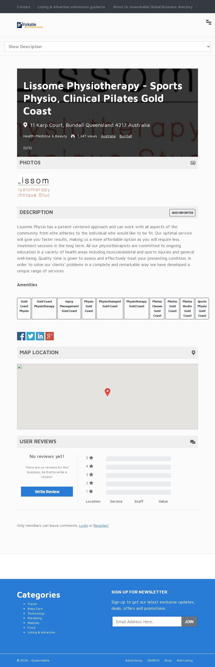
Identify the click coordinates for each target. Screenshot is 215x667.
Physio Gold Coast (88, 306)
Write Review (47, 491)
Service (116, 501)
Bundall (126, 136)
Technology (36, 613)
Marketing (35, 618)
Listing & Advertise (41, 632)
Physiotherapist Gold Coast (110, 303)
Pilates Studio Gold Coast (187, 308)
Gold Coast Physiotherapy (44, 303)
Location (93, 501)
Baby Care (35, 609)
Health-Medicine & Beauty (45, 136)
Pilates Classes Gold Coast (157, 308)
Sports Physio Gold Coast (202, 308)
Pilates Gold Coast (172, 306)
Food (31, 627)
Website (33, 623)
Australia (108, 136)
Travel (32, 604)
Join (189, 621)
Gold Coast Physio (24, 306)
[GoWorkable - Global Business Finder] (36, 24)
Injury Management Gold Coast (69, 306)
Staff (139, 501)
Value (163, 501)
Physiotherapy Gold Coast (136, 303)
